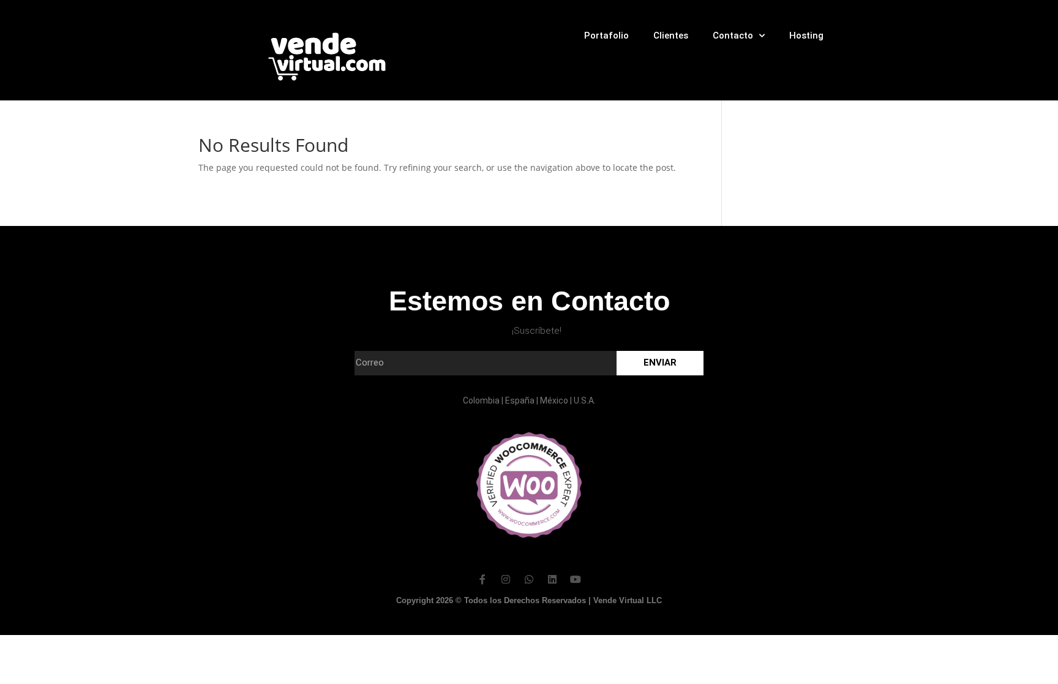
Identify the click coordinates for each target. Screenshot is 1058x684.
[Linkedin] (552, 579)
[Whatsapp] (529, 579)
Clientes (670, 35)
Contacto (733, 35)
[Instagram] (506, 579)
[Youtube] (575, 579)
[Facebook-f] (482, 579)
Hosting (806, 35)
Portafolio (606, 35)
